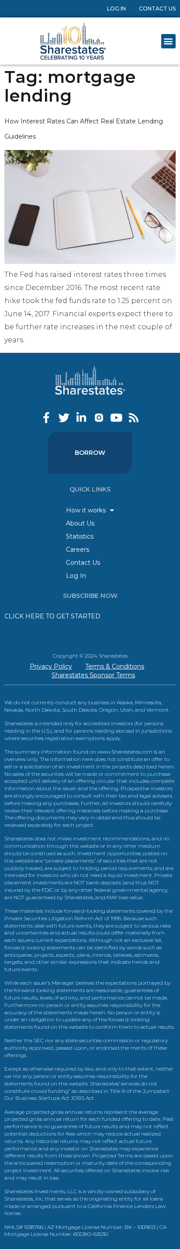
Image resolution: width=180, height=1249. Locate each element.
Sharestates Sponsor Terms (93, 675)
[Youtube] (116, 417)
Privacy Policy (51, 666)
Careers (77, 549)
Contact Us (157, 8)
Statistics (79, 536)
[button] (168, 41)
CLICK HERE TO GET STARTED (52, 616)
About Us (80, 523)
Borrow (90, 453)
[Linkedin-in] (81, 417)
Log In (116, 8)
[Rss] (133, 417)
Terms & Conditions (114, 666)
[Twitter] (64, 417)
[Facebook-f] (46, 417)
